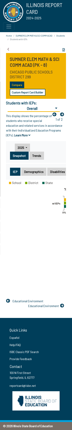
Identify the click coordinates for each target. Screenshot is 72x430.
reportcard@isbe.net (23, 385)
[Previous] (55, 114)
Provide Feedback (21, 359)
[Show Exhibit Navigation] (8, 49)
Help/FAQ (15, 345)
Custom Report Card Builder (27, 92)
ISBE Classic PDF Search (24, 352)
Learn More (21, 135)
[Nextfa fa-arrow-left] (63, 114)
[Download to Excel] (63, 50)
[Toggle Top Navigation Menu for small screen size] (8, 26)
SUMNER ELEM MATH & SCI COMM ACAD (34, 35)
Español (14, 337)
